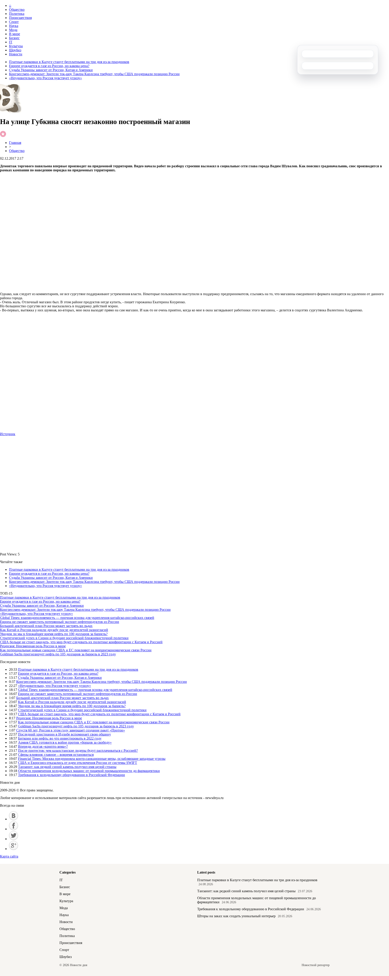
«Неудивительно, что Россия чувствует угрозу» (45, 78)
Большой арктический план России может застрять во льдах (46, 626)
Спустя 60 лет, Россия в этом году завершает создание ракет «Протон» (70, 730)
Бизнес (14, 38)
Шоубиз (15, 50)
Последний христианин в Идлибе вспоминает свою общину (64, 734)
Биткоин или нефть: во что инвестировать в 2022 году (60, 738)
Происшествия (20, 18)
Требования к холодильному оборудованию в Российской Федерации (71, 775)
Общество (17, 9)
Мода (13, 30)
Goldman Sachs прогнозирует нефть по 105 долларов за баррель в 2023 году (58, 654)
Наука (13, 26)
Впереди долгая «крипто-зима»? (43, 746)
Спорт (14, 22)
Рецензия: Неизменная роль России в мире (33, 646)
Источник (7, 434)
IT (10, 42)
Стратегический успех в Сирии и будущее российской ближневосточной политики (64, 638)
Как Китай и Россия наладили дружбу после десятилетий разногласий (54, 630)
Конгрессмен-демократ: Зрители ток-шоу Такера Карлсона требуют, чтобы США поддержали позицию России (94, 74)
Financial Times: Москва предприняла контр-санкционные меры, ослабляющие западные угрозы (91, 759)
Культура (16, 46)
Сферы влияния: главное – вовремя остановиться (56, 754)
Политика (16, 14)
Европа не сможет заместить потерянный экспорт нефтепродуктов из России (59, 622)
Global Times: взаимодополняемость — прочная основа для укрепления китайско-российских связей (77, 618)
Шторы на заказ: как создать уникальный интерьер (236, 916)
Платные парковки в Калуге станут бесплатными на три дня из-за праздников (69, 62)
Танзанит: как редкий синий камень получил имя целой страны (67, 767)
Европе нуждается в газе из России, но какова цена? (49, 66)
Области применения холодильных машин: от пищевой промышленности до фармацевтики (89, 771)
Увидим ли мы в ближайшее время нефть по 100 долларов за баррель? (54, 634)
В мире (14, 34)
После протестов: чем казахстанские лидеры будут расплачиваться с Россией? (78, 750)
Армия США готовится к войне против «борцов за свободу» (65, 742)
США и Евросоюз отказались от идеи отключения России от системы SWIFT (77, 763)
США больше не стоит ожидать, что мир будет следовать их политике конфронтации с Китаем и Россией (81, 642)
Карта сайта (9, 856)
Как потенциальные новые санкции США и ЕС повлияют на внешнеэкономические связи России (76, 650)
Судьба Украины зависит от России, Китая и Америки (51, 70)
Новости (15, 54)
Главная (15, 143)
